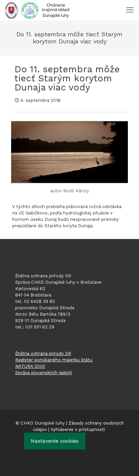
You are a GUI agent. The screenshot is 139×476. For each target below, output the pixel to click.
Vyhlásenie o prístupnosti (78, 429)
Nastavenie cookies (55, 441)
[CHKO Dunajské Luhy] (37, 10)
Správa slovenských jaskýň (43, 372)
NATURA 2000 (30, 366)
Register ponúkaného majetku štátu (53, 359)
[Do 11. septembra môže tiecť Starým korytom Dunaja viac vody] (69, 152)
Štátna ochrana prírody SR (43, 353)
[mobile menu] (130, 10)
